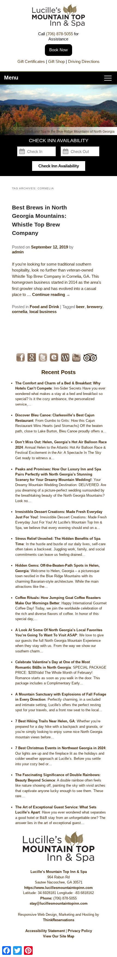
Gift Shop (56, 61)
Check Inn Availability (58, 166)
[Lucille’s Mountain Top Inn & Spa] (58, 25)
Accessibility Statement (45, 931)
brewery (94, 306)
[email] (54, 357)
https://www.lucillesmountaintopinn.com (58, 888)
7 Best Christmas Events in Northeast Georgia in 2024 (60, 748)
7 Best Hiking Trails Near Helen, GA (45, 721)
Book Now (58, 49)
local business (43, 311)
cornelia (19, 311)
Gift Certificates (31, 61)
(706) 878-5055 (59, 33)
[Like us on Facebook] (20, 357)
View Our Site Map (58, 936)
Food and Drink (44, 306)
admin (18, 252)
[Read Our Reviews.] (31, 357)
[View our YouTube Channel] (76, 357)
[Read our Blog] (65, 357)
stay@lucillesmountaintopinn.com (59, 903)
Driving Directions (84, 61)
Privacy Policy (80, 931)
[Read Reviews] (90, 357)
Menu (11, 78)
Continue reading (51, 294)
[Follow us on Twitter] (43, 357)
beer (80, 306)
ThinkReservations (58, 920)
